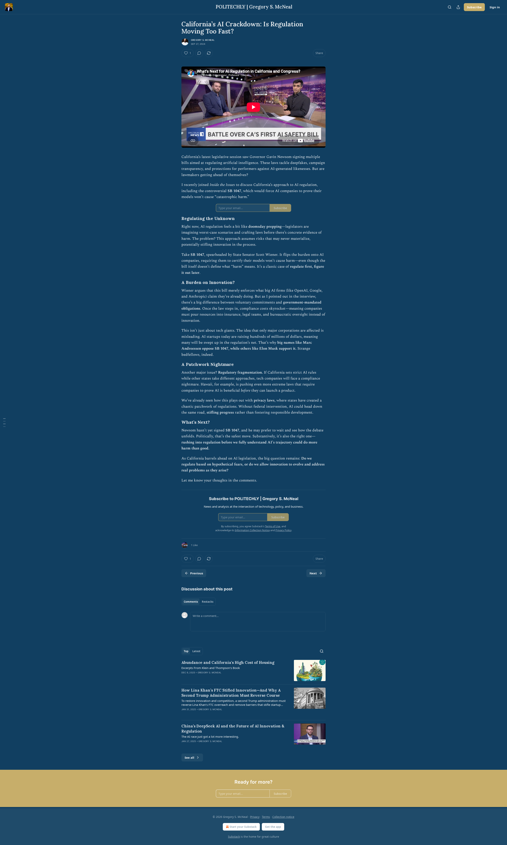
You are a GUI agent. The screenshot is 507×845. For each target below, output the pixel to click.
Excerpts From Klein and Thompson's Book (210, 668)
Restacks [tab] (207, 601)
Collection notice (283, 817)
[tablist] (198, 602)
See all (189, 757)
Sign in (495, 7)
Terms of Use (272, 526)
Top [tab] (186, 651)
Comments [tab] (191, 601)
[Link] (176, 218)
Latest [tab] (196, 651)
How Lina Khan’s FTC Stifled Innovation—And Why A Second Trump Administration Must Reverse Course (231, 693)
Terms (266, 817)
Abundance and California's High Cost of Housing (227, 662)
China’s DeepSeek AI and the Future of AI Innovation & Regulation (232, 729)
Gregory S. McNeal (202, 40)
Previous (196, 573)
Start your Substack (243, 827)
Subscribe (474, 7)
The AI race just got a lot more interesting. (210, 736)
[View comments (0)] (199, 53)
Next (313, 573)
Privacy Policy (283, 530)
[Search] (450, 7)
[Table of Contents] (4, 422)
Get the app (273, 827)
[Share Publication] (458, 7)
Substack (234, 836)
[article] (253, 670)
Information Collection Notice (252, 530)
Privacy (254, 817)
